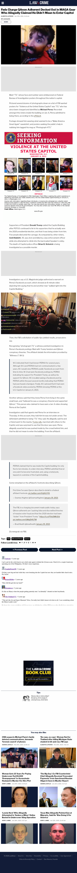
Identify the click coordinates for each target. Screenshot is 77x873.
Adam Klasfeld (7, 744)
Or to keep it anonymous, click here (39, 699)
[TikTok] (24, 543)
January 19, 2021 (51, 498)
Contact (39, 859)
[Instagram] (26, 543)
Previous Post (21, 550)
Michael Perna (17, 539)
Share (6, 22)
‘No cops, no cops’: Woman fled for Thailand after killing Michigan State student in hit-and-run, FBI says (56, 739)
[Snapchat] (33, 543)
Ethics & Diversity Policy (27, 859)
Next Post (56, 550)
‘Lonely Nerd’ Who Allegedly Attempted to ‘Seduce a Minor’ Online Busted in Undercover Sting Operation (19, 815)
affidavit (37, 116)
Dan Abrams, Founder (51, 859)
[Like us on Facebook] (22, 543)
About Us (21, 856)
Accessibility (54, 856)
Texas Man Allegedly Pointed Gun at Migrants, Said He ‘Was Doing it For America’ (56, 815)
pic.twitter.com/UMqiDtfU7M (25, 520)
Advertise (29, 856)
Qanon (27, 539)
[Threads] (28, 543)
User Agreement (65, 856)
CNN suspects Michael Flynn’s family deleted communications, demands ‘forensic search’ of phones (18, 739)
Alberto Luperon (7, 16)
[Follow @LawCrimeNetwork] (31, 543)
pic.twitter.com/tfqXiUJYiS (39, 493)
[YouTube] (20, 543)
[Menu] (3, 3)
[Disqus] (38, 580)
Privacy (45, 856)
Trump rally (37, 422)
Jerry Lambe (6, 783)
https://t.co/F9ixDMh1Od (49, 517)
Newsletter (37, 856)
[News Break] (35, 543)
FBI (8, 539)
